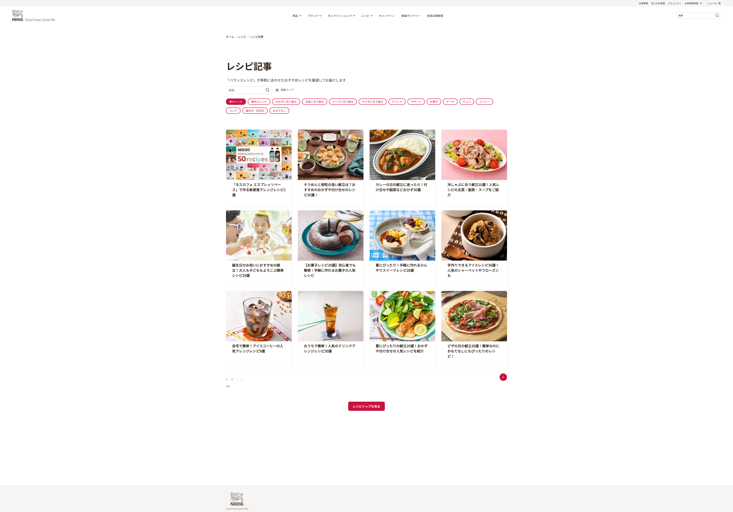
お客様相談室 (691, 3)
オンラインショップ (340, 16)
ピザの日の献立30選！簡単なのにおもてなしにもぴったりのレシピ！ (473, 351)
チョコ (467, 101)
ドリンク (397, 101)
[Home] (34, 15)
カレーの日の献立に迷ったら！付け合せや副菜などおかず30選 (401, 187)
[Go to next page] (503, 377)
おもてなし (279, 110)
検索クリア (287, 90)
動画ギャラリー (411, 16)
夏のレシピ (236, 101)
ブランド (313, 16)
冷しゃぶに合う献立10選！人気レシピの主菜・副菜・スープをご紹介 (473, 189)
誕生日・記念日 (255, 110)
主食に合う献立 (314, 101)
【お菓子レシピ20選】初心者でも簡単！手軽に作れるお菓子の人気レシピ (330, 270)
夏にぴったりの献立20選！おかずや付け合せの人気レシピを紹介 (402, 348)
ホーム (230, 37)
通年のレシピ (259, 101)
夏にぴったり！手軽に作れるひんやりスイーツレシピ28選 (401, 267)
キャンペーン (387, 16)
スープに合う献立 (343, 101)
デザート (416, 101)
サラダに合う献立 (372, 101)
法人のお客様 (658, 3)
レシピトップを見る (366, 406)
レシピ (365, 16)
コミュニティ (674, 3)
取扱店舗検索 (435, 16)
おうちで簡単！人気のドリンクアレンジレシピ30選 (329, 348)
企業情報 (643, 3)
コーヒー (484, 101)
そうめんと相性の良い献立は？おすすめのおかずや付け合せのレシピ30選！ (329, 189)
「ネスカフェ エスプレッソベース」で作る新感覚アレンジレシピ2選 (259, 189)
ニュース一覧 (714, 3)
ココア (233, 110)
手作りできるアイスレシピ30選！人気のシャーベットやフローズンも (473, 270)
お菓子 (434, 101)
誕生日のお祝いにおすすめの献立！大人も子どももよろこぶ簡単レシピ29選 (258, 270)
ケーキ (450, 101)
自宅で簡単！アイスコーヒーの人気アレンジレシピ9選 (257, 348)
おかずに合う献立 (286, 101)
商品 (295, 16)
